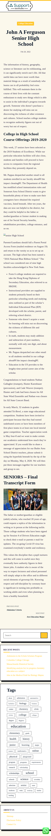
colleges (34, 715)
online (35, 750)
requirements (36, 762)
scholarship (24, 767)
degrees (21, 721)
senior (24, 785)
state (33, 785)
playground (27, 757)
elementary (14, 733)
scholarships (14, 773)
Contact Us (11, 824)
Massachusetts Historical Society (20, 664)
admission (21, 698)
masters (10, 751)
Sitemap (10, 816)
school (30, 773)
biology (23, 703)
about (10, 698)
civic (36, 709)
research (12, 767)
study (21, 790)
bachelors (11, 703)
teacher (39, 790)
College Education (25, 23)
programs (23, 762)
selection (12, 785)
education (18, 726)
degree (11, 720)
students (12, 790)
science (24, 779)
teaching (11, 795)
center (11, 709)
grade (27, 733)
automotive (34, 698)
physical (13, 756)
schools (11, 779)
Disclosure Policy (14, 820)
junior (13, 744)
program (12, 762)
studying (29, 790)
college (22, 714)
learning (25, 745)
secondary (37, 779)
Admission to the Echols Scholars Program (24, 656)
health (13, 738)
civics (11, 715)
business (34, 703)
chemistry (23, 709)
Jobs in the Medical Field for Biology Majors (25, 675)
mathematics (22, 751)
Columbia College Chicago (18, 660)
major (37, 745)
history (26, 738)
